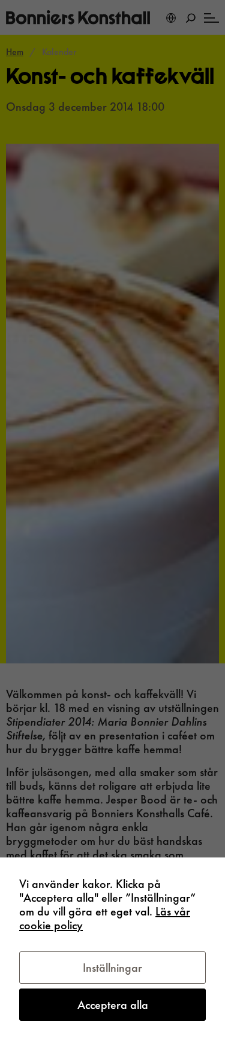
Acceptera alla (112, 1004)
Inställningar (112, 967)
